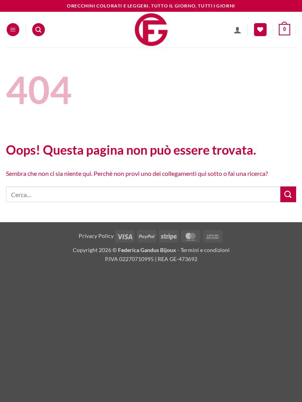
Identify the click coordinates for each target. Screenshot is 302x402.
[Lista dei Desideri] (260, 29)
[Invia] (288, 194)
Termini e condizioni (205, 250)
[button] (13, 29)
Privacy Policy (96, 235)
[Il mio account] (237, 29)
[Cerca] (38, 29)
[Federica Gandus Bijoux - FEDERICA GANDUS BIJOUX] (151, 30)
